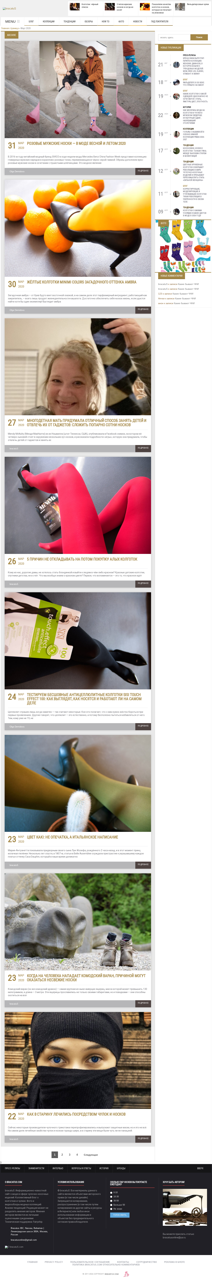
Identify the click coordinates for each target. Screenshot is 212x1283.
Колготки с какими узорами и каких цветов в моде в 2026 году (194, 213)
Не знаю (117, 1209)
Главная (32, 1262)
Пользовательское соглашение (90, 1262)
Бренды (121, 1168)
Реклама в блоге (174, 1262)
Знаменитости (36, 1168)
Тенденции (70, 21)
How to (105, 21)
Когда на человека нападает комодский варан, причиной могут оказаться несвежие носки (86, 978)
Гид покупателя (159, 21)
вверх (200, 1168)
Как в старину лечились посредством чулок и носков (76, 1114)
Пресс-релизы (189, 55)
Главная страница (10, 28)
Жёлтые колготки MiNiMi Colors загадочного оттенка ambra (81, 282)
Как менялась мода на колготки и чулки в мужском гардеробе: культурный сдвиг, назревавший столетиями (194, 116)
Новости (137, 21)
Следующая (91, 1154)
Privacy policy (54, 1262)
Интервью (58, 1168)
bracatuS (14, 449)
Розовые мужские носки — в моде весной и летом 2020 (76, 143)
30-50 (116, 1200)
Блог (31, 21)
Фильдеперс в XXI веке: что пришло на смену (194, 83)
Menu (10, 21)
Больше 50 (119, 1205)
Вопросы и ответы (81, 1168)
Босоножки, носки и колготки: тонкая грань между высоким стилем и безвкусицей (194, 152)
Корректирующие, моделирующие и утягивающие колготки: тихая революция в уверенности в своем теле (195, 195)
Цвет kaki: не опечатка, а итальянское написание (72, 837)
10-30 (116, 1196)
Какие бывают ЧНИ (188, 284)
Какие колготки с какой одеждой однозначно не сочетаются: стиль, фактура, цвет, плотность (195, 98)
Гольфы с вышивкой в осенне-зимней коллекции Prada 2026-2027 (193, 136)
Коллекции (48, 21)
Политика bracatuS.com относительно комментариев (106, 1265)
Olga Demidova (17, 171)
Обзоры (89, 21)
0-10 (115, 1192)
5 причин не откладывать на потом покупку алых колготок (82, 559)
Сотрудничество (146, 1262)
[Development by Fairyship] (126, 1274)
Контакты (123, 1262)
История (187, 107)
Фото (121, 21)
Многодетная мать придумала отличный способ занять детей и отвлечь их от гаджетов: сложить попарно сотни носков (86, 422)
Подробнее (143, 171)
